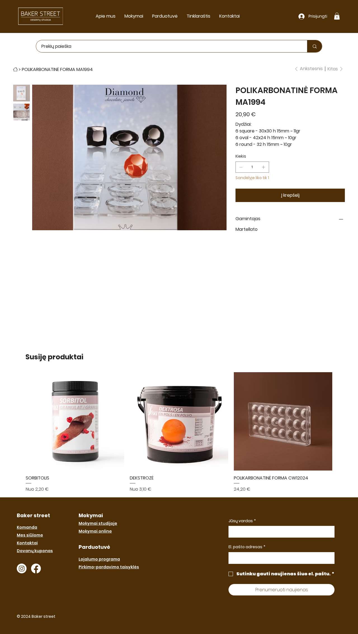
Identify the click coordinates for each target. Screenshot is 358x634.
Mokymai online (95, 531)
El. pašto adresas (247, 547)
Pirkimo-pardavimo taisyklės (109, 567)
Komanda (27, 527)
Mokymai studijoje (98, 523)
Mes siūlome (30, 535)
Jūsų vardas (242, 521)
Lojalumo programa (99, 559)
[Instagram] (22, 568)
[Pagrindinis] (15, 69)
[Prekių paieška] (314, 46)
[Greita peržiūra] (75, 421)
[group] (179, 432)
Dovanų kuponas (35, 551)
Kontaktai (27, 543)
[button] (337, 16)
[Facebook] (36, 568)
